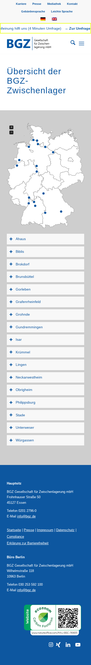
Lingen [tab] (21, 365)
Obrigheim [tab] (24, 390)
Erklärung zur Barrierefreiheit (28, 543)
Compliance (15, 536)
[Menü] (81, 44)
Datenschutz (65, 530)
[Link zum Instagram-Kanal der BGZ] (51, 644)
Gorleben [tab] (23, 289)
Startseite (14, 530)
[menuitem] (21, 4)
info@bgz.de (26, 516)
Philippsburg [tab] (25, 402)
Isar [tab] (19, 339)
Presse (36, 3)
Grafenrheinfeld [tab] (28, 302)
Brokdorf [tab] (22, 264)
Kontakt (72, 3)
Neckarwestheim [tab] (29, 377)
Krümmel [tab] (23, 352)
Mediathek (54, 3)
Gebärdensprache (33, 11)
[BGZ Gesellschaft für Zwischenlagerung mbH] (38, 43)
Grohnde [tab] (23, 314)
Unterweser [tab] (25, 427)
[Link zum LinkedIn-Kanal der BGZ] (68, 644)
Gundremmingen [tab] (29, 327)
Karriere (21, 3)
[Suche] (70, 43)
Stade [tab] (20, 415)
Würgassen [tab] (25, 440)
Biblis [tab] (20, 251)
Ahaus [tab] (21, 239)
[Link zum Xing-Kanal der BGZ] (58, 644)
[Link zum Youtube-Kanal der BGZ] (77, 644)
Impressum (45, 530)
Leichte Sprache (62, 11)
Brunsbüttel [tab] (25, 277)
